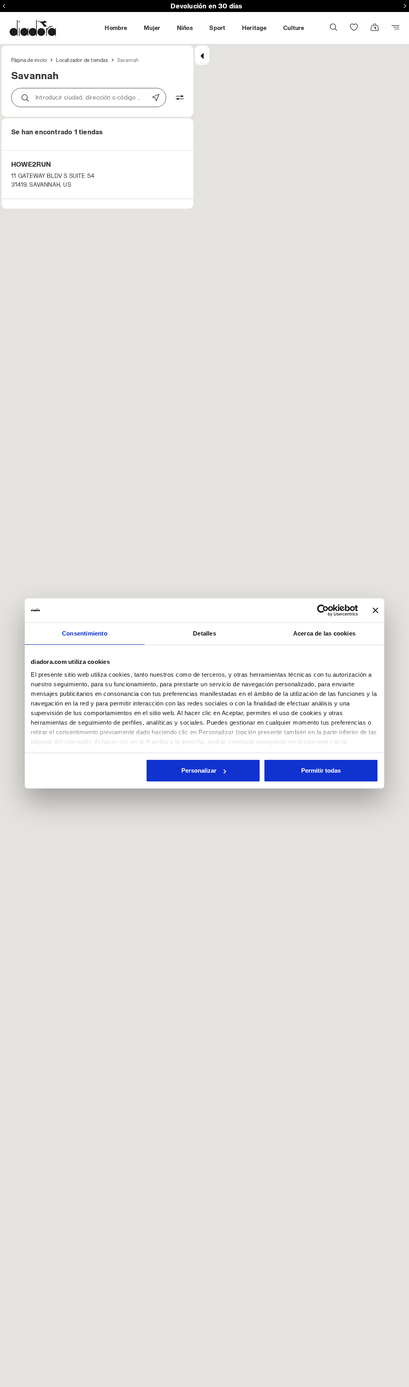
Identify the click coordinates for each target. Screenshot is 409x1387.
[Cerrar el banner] (375, 610)
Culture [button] (293, 27)
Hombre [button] (116, 27)
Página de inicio (29, 60)
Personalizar (198, 770)
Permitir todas (321, 770)
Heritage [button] (254, 27)
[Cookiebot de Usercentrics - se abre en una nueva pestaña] (323, 610)
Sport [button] (217, 27)
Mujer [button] (152, 27)
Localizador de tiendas (81, 60)
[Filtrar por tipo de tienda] (175, 98)
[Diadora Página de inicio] (33, 28)
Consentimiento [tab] (84, 633)
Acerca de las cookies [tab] (324, 633)
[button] (333, 28)
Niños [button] (185, 27)
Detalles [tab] (204, 633)
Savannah (128, 60)
